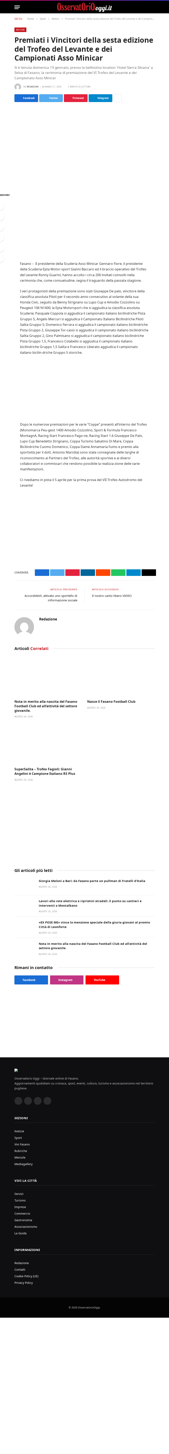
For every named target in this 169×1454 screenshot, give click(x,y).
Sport (18, 1138)
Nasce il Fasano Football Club (111, 701)
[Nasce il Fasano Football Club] (121, 676)
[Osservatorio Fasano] (84, 7)
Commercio (22, 1213)
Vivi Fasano (22, 1144)
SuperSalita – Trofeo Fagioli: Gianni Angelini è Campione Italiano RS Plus (44, 771)
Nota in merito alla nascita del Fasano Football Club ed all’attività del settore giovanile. (45, 706)
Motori (20, 29)
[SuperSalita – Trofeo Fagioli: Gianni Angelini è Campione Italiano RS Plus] (48, 744)
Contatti (19, 1269)
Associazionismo (25, 1227)
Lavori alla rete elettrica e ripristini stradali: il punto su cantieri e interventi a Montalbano (90, 903)
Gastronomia (23, 1220)
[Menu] (17, 7)
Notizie (19, 1131)
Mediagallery (23, 1164)
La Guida (20, 1233)
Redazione (33, 86)
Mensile (19, 1157)
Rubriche (20, 1151)
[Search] (153, 7)
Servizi (18, 1194)
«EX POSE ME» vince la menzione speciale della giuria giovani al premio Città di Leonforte (94, 924)
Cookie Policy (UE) (26, 1276)
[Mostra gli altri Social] (117, 98)
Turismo (20, 1200)
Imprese (20, 1207)
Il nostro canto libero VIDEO (112, 596)
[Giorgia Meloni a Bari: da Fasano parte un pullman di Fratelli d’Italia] (24, 885)
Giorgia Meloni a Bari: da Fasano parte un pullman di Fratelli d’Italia (92, 881)
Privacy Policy (23, 1283)
